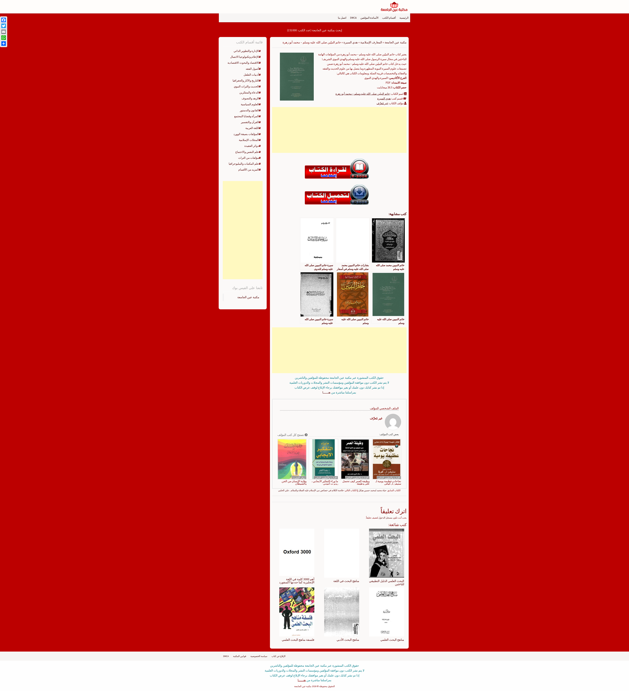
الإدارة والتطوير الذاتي (389, 477)
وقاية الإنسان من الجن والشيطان (294, 482)
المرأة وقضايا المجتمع (246, 116)
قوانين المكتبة (239, 656)
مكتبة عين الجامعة (396, 42)
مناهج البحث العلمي (392, 640)
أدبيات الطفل (251, 74)
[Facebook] (4, 20)
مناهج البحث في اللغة (346, 581)
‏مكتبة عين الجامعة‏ (248, 297)
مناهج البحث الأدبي (348, 640)
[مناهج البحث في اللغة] (341, 552)
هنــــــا (326, 392)
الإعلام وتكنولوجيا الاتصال (244, 57)
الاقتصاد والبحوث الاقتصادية (243, 62)
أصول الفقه (252, 69)
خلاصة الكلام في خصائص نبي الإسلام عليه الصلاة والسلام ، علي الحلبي (311, 490)
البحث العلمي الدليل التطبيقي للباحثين (386, 582)
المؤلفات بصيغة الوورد (246, 134)
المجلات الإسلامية (249, 140)
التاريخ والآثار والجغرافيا (246, 80)
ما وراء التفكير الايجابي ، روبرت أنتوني (325, 482)
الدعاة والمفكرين (249, 92)
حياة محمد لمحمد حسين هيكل (372, 490)
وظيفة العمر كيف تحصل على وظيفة (356, 482)
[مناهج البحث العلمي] (386, 611)
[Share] (4, 43)
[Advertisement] (339, 130)
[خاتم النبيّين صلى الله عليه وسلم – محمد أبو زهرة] (296, 76)
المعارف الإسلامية (371, 42)
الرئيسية (404, 17)
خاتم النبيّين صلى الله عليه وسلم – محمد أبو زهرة (362, 94)
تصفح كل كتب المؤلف (291, 435)
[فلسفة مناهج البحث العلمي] (296, 611)
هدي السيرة (350, 42)
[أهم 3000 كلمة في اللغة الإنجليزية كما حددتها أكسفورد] (296, 552)
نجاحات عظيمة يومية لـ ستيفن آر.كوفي (388, 482)
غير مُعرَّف (382, 103)
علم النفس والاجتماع (247, 152)
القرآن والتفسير (250, 122)
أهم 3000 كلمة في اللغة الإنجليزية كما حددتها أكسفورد (296, 580)
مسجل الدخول (385, 517)
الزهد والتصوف (250, 98)
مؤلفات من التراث (248, 158)
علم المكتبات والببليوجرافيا (244, 163)
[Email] (4, 32)
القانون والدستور (249, 110)
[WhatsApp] (4, 38)
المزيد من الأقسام (248, 169)
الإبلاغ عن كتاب (279, 656)
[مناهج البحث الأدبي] (341, 611)
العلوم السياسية (250, 104)
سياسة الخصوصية (258, 656)
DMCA (353, 17)
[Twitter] (4, 26)
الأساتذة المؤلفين (369, 17)
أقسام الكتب (389, 17)
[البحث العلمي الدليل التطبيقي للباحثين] (386, 552)
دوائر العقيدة (299, 477)
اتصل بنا (342, 17)
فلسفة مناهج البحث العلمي (298, 640)
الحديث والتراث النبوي (246, 86)
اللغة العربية (252, 128)
